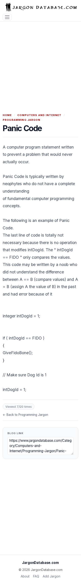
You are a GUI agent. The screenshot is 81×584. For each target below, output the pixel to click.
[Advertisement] (40, 64)
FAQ (36, 576)
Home (7, 115)
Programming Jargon (21, 119)
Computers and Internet (39, 115)
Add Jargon (51, 576)
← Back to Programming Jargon (25, 414)
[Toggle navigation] (7, 17)
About (25, 576)
